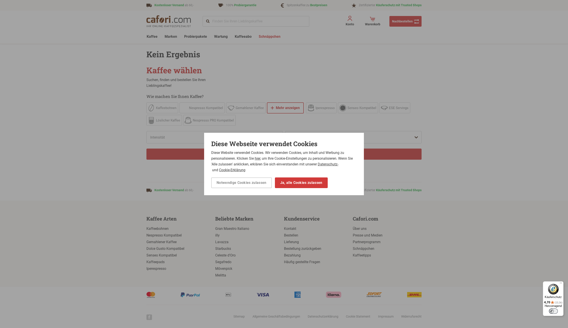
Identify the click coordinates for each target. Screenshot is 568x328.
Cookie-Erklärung (232, 170)
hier (257, 158)
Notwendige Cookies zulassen (241, 183)
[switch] (553, 311)
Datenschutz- (328, 164)
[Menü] (561, 284)
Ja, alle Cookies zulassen (301, 183)
